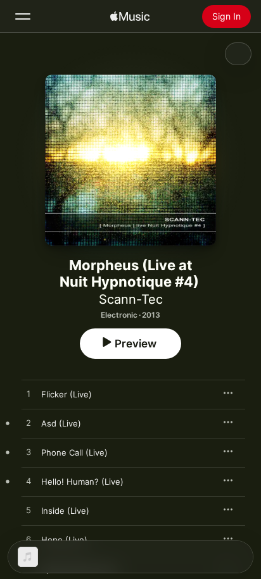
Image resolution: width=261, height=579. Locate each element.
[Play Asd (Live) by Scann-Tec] (28, 423)
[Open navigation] (23, 16)
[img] (130, 16)
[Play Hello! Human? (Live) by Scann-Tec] (28, 481)
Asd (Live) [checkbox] (61, 423)
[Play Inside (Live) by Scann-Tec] (28, 510)
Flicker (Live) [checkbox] (66, 394)
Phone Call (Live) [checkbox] (74, 452)
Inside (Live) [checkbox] (65, 511)
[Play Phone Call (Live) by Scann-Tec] (28, 452)
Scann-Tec (131, 299)
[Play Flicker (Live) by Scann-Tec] (28, 394)
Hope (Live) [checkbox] (64, 540)
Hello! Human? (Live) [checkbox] (82, 481)
